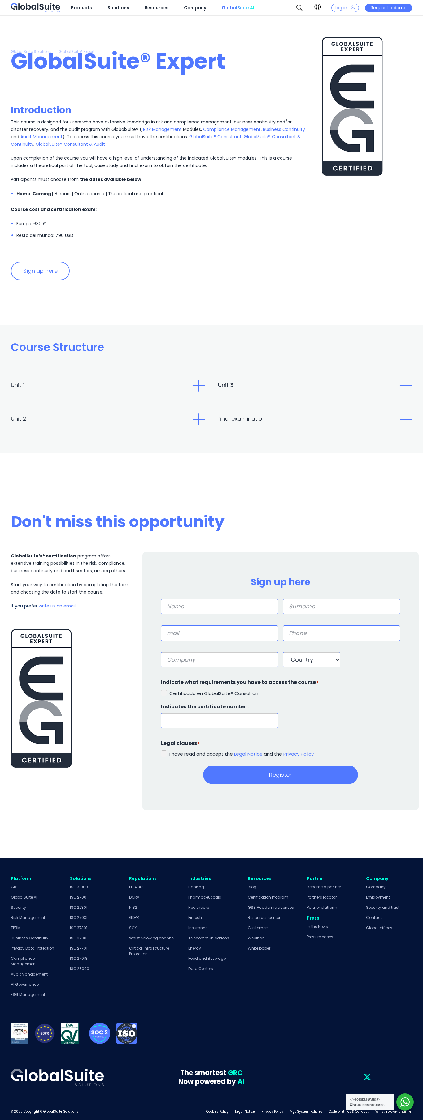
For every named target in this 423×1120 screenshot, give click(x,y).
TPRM (15, 927)
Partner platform (322, 907)
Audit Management (41, 137)
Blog (252, 887)
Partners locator (322, 897)
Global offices (379, 927)
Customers (258, 927)
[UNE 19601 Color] (70, 1033)
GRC (15, 887)
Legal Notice (248, 754)
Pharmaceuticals (204, 897)
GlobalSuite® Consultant (215, 137)
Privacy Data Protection (32, 948)
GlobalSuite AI (24, 897)
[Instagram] (407, 1077)
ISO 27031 (78, 917)
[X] (367, 1077)
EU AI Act (137, 887)
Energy (194, 948)
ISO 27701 (78, 948)
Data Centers (200, 968)
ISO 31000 (79, 887)
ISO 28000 (79, 968)
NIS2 (133, 907)
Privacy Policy (298, 754)
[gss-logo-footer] (57, 1077)
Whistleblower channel (393, 1111)
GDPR (134, 917)
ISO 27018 (79, 958)
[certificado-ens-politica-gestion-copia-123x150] (19, 1033)
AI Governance (25, 984)
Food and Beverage (207, 958)
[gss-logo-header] (35, 7)
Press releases (320, 936)
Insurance (197, 927)
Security (18, 907)
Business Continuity (284, 129)
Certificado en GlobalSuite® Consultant (214, 693)
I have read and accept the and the (241, 754)
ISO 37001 (79, 938)
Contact (374, 917)
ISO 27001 (79, 897)
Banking (196, 887)
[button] (299, 8)
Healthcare (198, 907)
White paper (259, 948)
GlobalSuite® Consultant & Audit (70, 144)
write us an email (57, 606)
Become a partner (324, 887)
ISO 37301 (78, 927)
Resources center (264, 917)
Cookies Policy (217, 1111)
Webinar (256, 938)
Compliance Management (232, 129)
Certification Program (268, 897)
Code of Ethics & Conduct (349, 1111)
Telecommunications (208, 938)
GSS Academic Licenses (271, 907)
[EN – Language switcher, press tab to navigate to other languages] (317, 7)
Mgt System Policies (306, 1111)
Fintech (195, 917)
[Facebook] (380, 1077)
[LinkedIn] (353, 1077)
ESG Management (28, 994)
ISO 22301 (78, 907)
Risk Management (162, 129)
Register (280, 775)
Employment (378, 897)
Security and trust (382, 907)
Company (376, 887)
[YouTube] (394, 1077)
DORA (134, 897)
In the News (317, 926)
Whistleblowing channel (152, 938)
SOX (133, 927)
